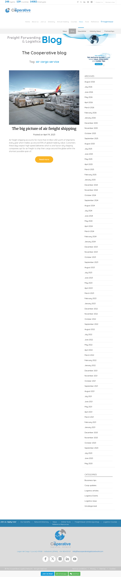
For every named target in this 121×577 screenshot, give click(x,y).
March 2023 (89, 293)
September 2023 (91, 262)
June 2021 (89, 401)
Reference (95, 22)
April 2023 (89, 288)
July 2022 (88, 334)
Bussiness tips (90, 480)
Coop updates (90, 485)
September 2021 (91, 386)
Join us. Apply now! (8, 522)
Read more (44, 159)
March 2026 (89, 107)
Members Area (110, 2)
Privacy (93, 569)
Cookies (112, 569)
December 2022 (91, 309)
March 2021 (89, 417)
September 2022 (91, 324)
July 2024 (88, 211)
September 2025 (91, 138)
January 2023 (90, 303)
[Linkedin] (68, 560)
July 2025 (88, 149)
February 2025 (90, 174)
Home (27, 22)
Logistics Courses (110, 522)
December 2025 (91, 123)
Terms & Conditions (79, 569)
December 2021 (91, 370)
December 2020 (91, 432)
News (81, 22)
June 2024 (89, 216)
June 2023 (89, 278)
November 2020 (91, 437)
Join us (43, 22)
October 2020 (90, 443)
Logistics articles (92, 490)
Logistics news (91, 501)
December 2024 (91, 185)
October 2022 (90, 319)
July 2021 (88, 396)
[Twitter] (53, 560)
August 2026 (90, 82)
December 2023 (91, 247)
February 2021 (90, 422)
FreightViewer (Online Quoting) (87, 522)
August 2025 (90, 144)
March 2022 (89, 355)
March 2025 (89, 169)
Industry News (95, 31)
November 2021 (91, 376)
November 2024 (91, 190)
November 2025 (91, 128)
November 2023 (91, 252)
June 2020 (89, 458)
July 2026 (88, 87)
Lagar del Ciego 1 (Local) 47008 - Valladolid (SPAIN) (37, 551)
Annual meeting (63, 22)
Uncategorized (91, 506)
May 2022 (88, 345)
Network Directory (41, 522)
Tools (87, 22)
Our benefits (25, 522)
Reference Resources (60, 524)
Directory (51, 22)
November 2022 (91, 314)
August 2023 (90, 267)
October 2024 (90, 195)
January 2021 (90, 427)
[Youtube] (75, 560)
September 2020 (91, 448)
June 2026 (89, 92)
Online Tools (66, 522)
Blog (72, 31)
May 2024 (88, 221)
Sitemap (102, 569)
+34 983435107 (65, 551)
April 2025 (89, 164)
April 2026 (89, 102)
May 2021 (88, 407)
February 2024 (90, 236)
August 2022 (90, 329)
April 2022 (89, 350)
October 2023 (90, 257)
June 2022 (89, 340)
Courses (74, 22)
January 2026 (90, 118)
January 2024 (90, 241)
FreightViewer (107, 22)
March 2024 (89, 231)
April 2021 (88, 412)
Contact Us (99, 2)
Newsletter (82, 31)
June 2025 (89, 154)
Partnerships (109, 31)
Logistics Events (91, 496)
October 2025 (90, 133)
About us (35, 22)
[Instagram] (60, 560)
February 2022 (90, 360)
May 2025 (88, 159)
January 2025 (90, 180)
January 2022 (90, 365)
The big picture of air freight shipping (44, 128)
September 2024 (91, 200)
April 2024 (89, 226)
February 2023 (90, 298)
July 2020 (88, 453)
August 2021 (90, 391)
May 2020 (89, 463)
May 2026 (88, 97)
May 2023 (88, 283)
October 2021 (90, 381)
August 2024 (90, 205)
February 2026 (90, 113)
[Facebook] (46, 560)
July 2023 (88, 272)
